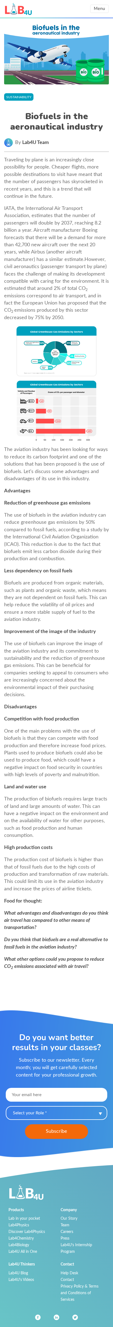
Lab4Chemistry (21, 1238)
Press (65, 1238)
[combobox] (57, 1113)
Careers (67, 1232)
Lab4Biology (19, 1245)
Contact (67, 1280)
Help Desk (69, 1273)
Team (65, 1225)
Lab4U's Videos (21, 1280)
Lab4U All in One (23, 1251)
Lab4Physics (19, 1225)
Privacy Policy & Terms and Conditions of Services (79, 1293)
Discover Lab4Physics (27, 1232)
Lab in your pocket (24, 1218)
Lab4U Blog (18, 1273)
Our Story (69, 1218)
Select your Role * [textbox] (30, 1113)
